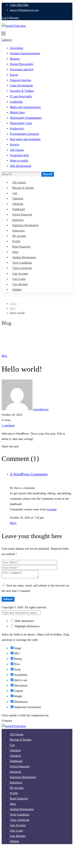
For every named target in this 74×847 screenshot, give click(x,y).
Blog (12, 308)
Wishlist (17, 289)
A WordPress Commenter (29, 474)
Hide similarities (24, 620)
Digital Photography (22, 64)
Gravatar (52, 509)
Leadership (16, 101)
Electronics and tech (21, 69)
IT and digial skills (21, 96)
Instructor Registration (23, 777)
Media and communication (25, 107)
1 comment (8, 425)
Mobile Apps (17, 112)
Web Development (20, 166)
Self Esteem (17, 149)
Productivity (17, 128)
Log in (5, 17)
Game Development (21, 85)
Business (15, 58)
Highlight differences (26, 626)
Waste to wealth (19, 160)
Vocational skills (19, 155)
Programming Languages (24, 133)
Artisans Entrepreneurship (25, 53)
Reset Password (21, 246)
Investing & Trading (22, 90)
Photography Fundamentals (26, 117)
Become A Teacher (23, 187)
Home (13, 303)
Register (14, 17)
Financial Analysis (20, 80)
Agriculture (16, 48)
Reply (13, 523)
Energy (14, 74)
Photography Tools (21, 123)
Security (15, 144)
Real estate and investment (25, 139)
